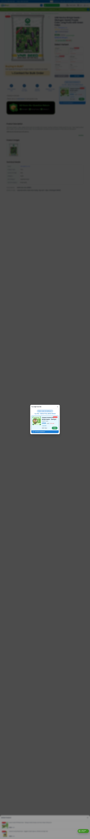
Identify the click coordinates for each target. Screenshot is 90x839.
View (54, 428)
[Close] (57, 407)
